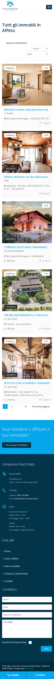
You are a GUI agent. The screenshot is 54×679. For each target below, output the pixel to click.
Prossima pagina (40, 406)
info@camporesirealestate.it (26, 498)
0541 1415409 (23, 495)
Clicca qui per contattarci (17, 445)
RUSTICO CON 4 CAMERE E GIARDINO (27, 383)
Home (7, 551)
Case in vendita (12, 566)
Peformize (29, 668)
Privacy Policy (19, 642)
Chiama (14, 675)
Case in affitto (11, 558)
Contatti (8, 581)
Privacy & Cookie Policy (16, 573)
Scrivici (41, 675)
